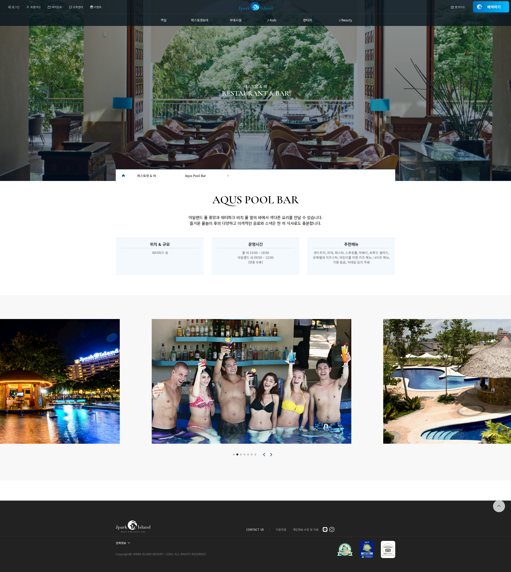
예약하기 (494, 6)
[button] (234, 454)
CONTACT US (255, 529)
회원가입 (35, 7)
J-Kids (271, 20)
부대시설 (236, 20)
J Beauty (345, 20)
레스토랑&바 (199, 20)
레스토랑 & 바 (146, 175)
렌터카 (307, 20)
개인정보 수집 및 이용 (306, 529)
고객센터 (78, 7)
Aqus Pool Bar (195, 175)
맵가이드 (460, 7)
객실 (164, 20)
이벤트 (98, 7)
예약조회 (56, 7)
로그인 (16, 7)
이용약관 (281, 529)
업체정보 (121, 543)
